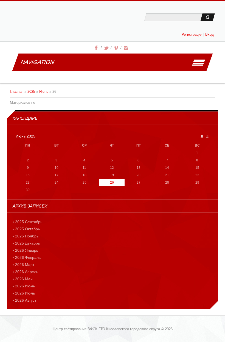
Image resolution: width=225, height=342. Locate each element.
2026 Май (24, 279)
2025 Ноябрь (26, 236)
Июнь (43, 91)
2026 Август (25, 300)
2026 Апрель (26, 272)
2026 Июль (25, 293)
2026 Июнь (25, 286)
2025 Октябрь (27, 229)
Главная (16, 91)
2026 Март (24, 264)
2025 (31, 91)
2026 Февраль (28, 257)
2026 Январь (26, 250)
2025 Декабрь (27, 243)
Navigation (37, 62)
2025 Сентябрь (28, 222)
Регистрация (192, 34)
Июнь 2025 (25, 136)
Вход (209, 34)
